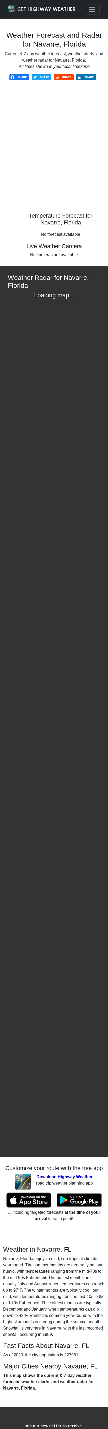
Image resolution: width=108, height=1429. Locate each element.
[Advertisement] (54, 150)
